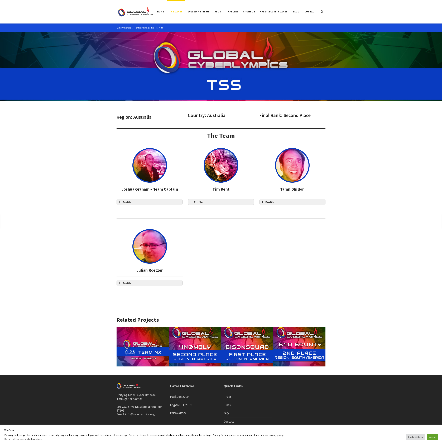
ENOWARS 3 (178, 413)
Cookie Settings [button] (415, 437)
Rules (227, 405)
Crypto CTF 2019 (180, 405)
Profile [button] (127, 202)
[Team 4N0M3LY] (13, 221)
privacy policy (276, 435)
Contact (229, 421)
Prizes (228, 397)
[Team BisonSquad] (426, 221)
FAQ (226, 413)
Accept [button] (432, 437)
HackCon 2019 (179, 397)
